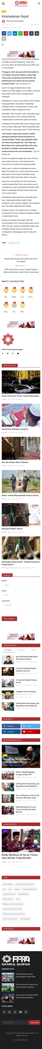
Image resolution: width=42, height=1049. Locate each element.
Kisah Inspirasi (8, 899)
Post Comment (9, 619)
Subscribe (34, 1022)
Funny (30, 297)
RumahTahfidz (23, 894)
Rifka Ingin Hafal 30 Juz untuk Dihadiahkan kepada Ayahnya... (18, 856)
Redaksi (4, 399)
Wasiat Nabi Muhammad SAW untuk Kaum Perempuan (21, 260)
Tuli (10, 889)
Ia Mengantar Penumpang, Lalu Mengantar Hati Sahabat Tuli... (27, 704)
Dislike (14, 297)
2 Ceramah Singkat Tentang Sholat (26, 681)
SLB (4, 889)
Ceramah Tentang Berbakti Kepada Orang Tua (26, 669)
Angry (6, 312)
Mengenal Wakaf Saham (12, 529)
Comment (6, 601)
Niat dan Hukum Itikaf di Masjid (15, 462)
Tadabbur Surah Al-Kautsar (26, 692)
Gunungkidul (24, 919)
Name (4, 580)
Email (4, 591)
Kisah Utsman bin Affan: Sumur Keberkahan (20, 396)
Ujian (18, 899)
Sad (14, 312)
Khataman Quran (9, 894)
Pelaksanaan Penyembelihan (13, 904)
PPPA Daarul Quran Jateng (25, 884)
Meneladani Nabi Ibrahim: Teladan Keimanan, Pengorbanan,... (21, 563)
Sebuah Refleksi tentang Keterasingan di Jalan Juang (25, 975)
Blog (4, 11)
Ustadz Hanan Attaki (10, 919)
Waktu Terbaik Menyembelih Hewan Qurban (20, 495)
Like (5, 297)
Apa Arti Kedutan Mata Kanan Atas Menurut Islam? (27, 658)
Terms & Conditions (20, 1040)
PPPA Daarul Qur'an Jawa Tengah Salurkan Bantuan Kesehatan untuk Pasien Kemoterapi (21, 270)
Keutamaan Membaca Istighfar (15, 429)
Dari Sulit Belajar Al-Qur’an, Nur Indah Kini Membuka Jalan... (28, 796)
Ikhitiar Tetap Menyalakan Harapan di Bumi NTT (25, 773)
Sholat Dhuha (7, 884)
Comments (7, 575)
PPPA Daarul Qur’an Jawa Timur (13, 914)
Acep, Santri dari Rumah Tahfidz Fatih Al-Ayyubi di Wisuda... (27, 996)
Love (22, 297)
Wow (22, 312)
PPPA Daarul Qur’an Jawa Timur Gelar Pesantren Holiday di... (27, 986)
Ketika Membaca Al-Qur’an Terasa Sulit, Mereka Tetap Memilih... (26, 809)
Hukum (17, 889)
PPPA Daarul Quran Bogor (15, 21)
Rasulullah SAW (14, 243)
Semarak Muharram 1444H (12, 909)
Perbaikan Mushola (29, 889)
